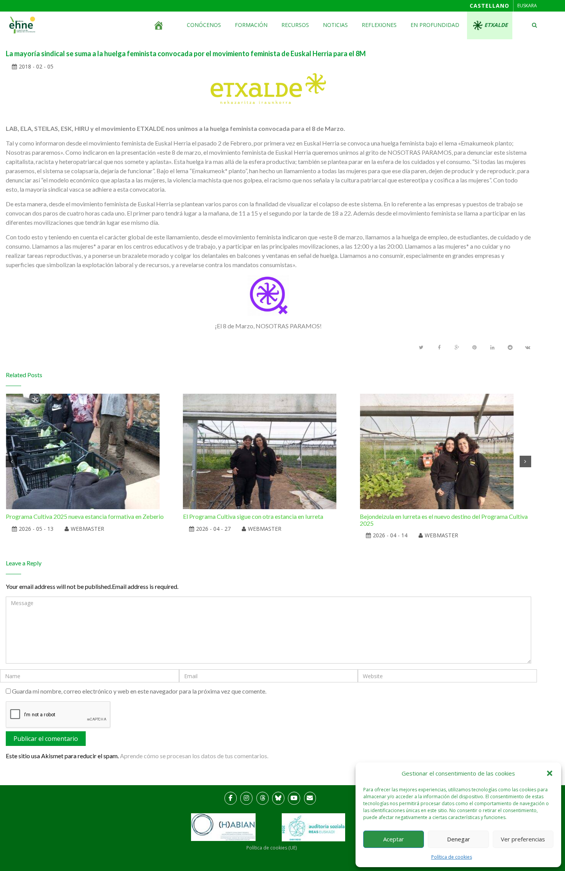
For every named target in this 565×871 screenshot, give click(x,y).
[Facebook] (230, 798)
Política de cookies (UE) (271, 847)
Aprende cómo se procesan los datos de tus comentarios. (194, 755)
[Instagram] (246, 798)
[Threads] (262, 798)
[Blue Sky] (278, 798)
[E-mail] (310, 798)
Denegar (458, 839)
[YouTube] (294, 798)
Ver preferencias (523, 839)
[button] (549, 773)
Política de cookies (451, 857)
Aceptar (393, 839)
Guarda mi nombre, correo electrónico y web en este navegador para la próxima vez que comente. (139, 691)
